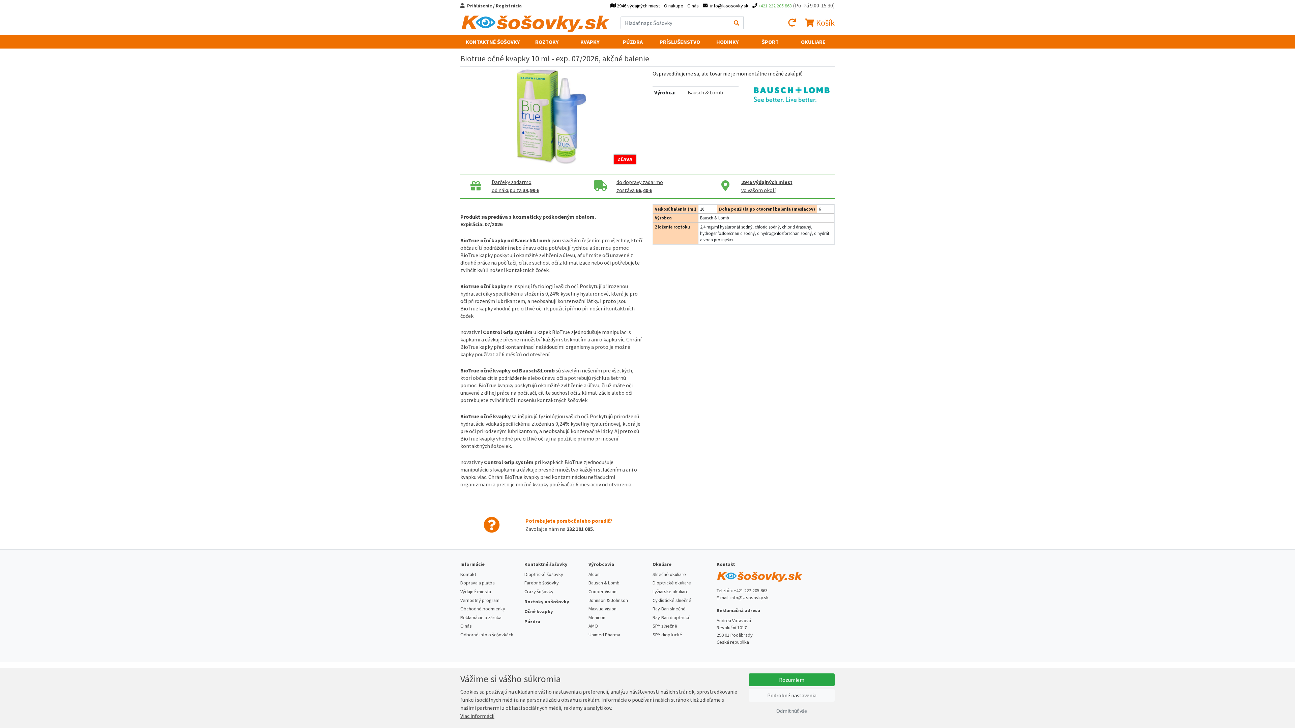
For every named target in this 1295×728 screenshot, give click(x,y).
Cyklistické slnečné (672, 600)
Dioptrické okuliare (672, 583)
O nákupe (673, 6)
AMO (593, 626)
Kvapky (589, 41)
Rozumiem (791, 679)
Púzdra (633, 41)
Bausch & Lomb (705, 92)
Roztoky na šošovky (546, 602)
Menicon (596, 617)
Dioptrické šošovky (543, 574)
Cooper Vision (602, 591)
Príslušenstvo (680, 41)
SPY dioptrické (667, 635)
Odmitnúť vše (791, 710)
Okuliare (813, 41)
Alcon (594, 574)
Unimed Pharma (604, 635)
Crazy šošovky (538, 591)
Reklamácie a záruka (480, 617)
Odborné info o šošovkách (486, 635)
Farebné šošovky (541, 583)
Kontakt (468, 574)
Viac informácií (477, 715)
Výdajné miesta (475, 591)
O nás (693, 6)
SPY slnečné (665, 626)
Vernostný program (479, 600)
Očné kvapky (538, 611)
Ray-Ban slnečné (669, 609)
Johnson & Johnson (608, 600)
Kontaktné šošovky (493, 41)
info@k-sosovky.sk (749, 598)
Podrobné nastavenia (791, 695)
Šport (770, 41)
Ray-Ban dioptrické (672, 617)
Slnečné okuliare (669, 574)
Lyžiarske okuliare (671, 591)
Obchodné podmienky (482, 609)
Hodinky (727, 41)
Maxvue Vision (602, 609)
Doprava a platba (477, 583)
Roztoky (546, 41)
